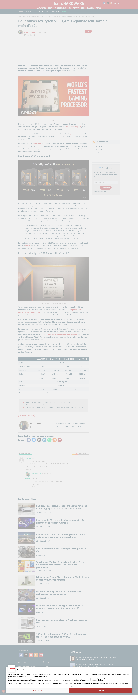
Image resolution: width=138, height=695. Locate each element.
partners (17, 674)
